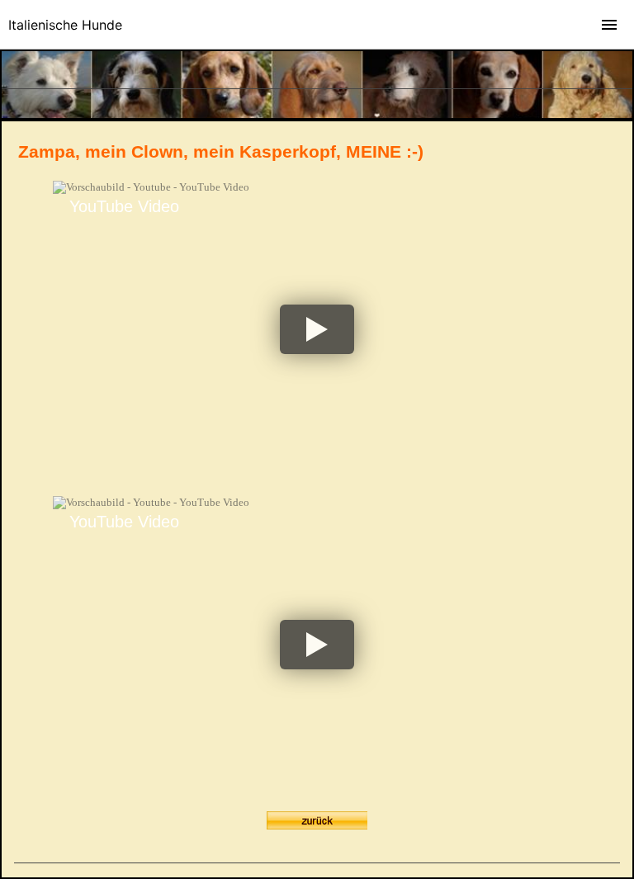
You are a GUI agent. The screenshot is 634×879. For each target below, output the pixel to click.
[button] (317, 329)
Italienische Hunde (65, 25)
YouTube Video (124, 206)
